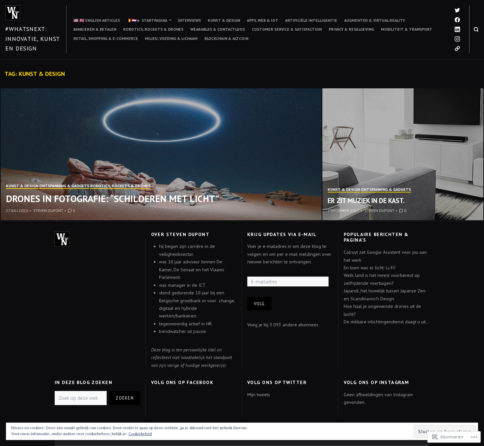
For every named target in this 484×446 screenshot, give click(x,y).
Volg (259, 303)
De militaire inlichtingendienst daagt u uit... (386, 322)
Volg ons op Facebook (182, 382)
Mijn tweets (258, 395)
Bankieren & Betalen (94, 29)
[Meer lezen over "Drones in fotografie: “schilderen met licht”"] (161, 154)
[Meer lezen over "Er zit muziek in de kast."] (402, 154)
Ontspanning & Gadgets (64, 185)
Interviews (189, 20)
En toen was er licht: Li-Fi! (369, 268)
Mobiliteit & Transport (406, 29)
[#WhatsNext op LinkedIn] (457, 29)
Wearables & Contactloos (217, 29)
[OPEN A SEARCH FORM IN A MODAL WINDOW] (476, 29)
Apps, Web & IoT (262, 20)
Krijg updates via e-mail (281, 234)
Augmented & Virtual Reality (374, 20)
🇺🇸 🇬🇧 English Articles (96, 20)
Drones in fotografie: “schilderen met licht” (112, 199)
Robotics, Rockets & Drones (153, 29)
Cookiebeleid (140, 433)
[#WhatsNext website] (457, 48)
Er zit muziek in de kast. (366, 200)
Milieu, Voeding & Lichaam (171, 38)
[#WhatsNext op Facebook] (457, 19)
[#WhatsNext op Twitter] (457, 10)
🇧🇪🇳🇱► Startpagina (147, 20)
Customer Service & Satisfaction (287, 29)
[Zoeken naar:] (81, 398)
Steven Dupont (48, 210)
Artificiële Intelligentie (311, 20)
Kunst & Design (224, 20)
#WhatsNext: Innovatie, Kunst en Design (32, 38)
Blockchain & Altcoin (226, 38)
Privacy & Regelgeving (351, 29)
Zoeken (125, 398)
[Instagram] (457, 39)
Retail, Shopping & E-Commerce (105, 38)
